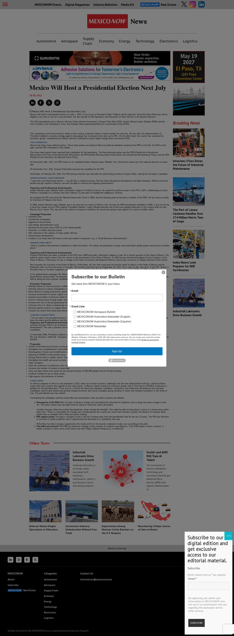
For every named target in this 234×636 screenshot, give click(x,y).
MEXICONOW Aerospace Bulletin (96, 312)
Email (192, 578)
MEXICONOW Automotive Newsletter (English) (103, 316)
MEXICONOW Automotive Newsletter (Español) (104, 321)
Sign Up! (117, 351)
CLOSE (228, 536)
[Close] (163, 272)
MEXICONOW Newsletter (91, 326)
